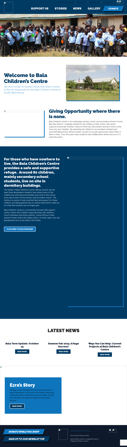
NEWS (77, 8)
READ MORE (22, 352)
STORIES (61, 8)
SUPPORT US (39, 8)
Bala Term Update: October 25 (22, 345)
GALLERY (94, 8)
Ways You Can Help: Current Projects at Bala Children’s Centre (104, 346)
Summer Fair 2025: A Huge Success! (63, 345)
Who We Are (81, 2)
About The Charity (67, 2)
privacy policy (75, 431)
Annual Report (94, 2)
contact (87, 431)
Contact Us (107, 2)
